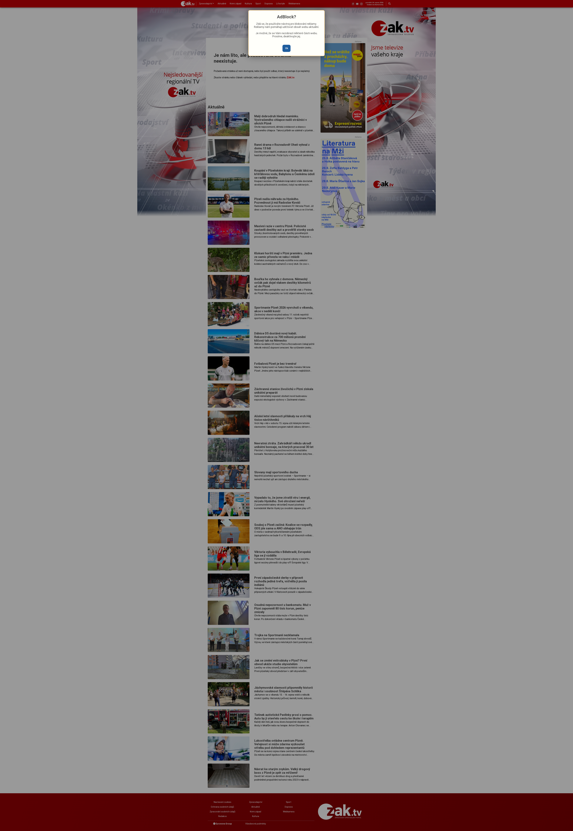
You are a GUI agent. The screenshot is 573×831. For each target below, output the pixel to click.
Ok (286, 48)
